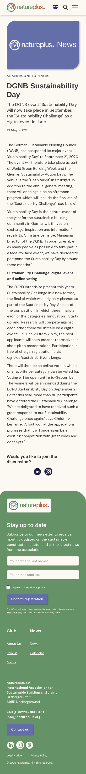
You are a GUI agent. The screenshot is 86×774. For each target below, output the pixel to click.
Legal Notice (14, 755)
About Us (14, 643)
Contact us (20, 729)
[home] (26, 7)
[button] (55, 7)
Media (11, 662)
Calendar (37, 653)
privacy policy (36, 587)
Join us (12, 653)
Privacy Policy (14, 612)
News (34, 643)
